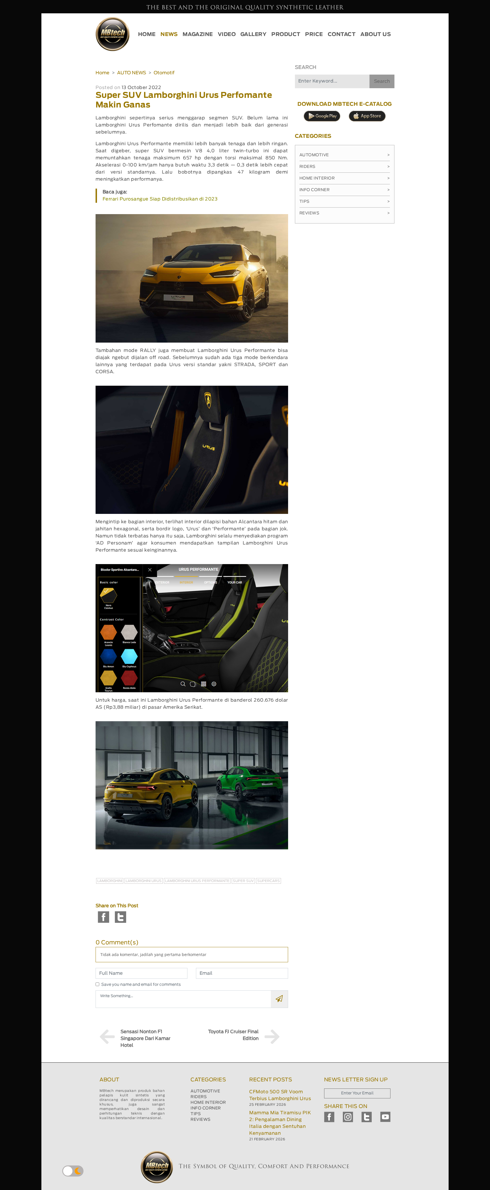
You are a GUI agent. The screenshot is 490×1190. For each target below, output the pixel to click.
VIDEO (227, 34)
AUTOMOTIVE (205, 1091)
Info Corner (344, 190)
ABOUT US (375, 34)
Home (102, 73)
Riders (344, 167)
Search (382, 81)
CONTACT (342, 34)
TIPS (196, 1114)
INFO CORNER (206, 1108)
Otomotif (164, 73)
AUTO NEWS (131, 73)
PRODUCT (286, 34)
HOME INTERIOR (208, 1103)
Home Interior (344, 178)
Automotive (344, 155)
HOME (147, 34)
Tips (344, 202)
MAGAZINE (198, 34)
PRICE (314, 34)
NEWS (169, 34)
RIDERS (199, 1097)
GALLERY (253, 34)
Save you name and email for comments (141, 985)
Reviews (344, 213)
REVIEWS (201, 1120)
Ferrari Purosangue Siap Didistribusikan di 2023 (160, 199)
